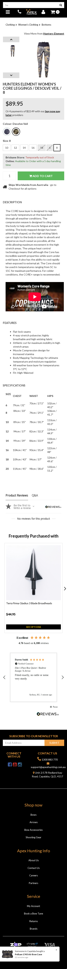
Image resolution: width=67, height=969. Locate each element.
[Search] (60, 5)
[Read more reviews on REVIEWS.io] (48, 714)
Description (12, 202)
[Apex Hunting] (31, 11)
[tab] (33, 202)
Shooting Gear (33, 837)
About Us (33, 860)
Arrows (34, 822)
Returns (33, 921)
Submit (54, 742)
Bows (33, 814)
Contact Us (34, 867)
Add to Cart (42, 176)
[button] (4, 677)
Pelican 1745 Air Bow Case (25, 954)
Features (10, 322)
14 (24, 147)
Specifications (14, 385)
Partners (33, 883)
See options (33, 627)
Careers (33, 875)
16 (32, 147)
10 (6, 147)
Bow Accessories (33, 829)
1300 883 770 (49, 759)
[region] (33, 677)
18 (41, 147)
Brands (33, 928)
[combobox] (30, 5)
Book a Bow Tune (33, 913)
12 (15, 147)
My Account (33, 906)
